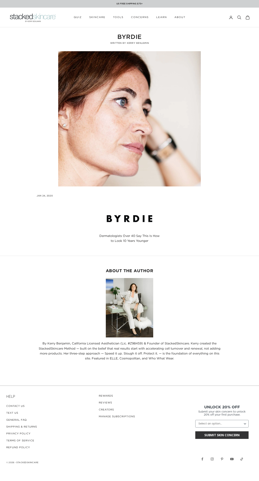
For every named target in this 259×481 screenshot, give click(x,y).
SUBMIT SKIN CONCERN (222, 435)
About (179, 17)
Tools (118, 17)
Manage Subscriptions (117, 417)
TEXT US (12, 413)
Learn (161, 17)
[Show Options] (245, 423)
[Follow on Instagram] (212, 459)
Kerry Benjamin (138, 43)
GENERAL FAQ (16, 420)
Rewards (106, 396)
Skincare (97, 17)
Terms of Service (20, 441)
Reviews (105, 403)
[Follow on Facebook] (202, 459)
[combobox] (221, 423)
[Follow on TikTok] (242, 459)
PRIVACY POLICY (18, 434)
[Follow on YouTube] (232, 459)
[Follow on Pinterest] (222, 459)
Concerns (140, 17)
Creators (106, 410)
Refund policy (18, 447)
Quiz (78, 17)
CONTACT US (15, 406)
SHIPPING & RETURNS (21, 427)
